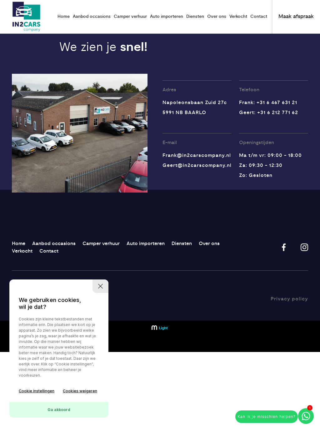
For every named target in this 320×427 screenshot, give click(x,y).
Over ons (216, 16)
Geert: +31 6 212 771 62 (268, 112)
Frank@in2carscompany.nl (196, 155)
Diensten (195, 16)
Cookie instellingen (36, 391)
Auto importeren (166, 16)
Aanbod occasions (92, 16)
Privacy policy (289, 299)
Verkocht (238, 16)
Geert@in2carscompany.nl (197, 165)
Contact (258, 16)
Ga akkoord (59, 409)
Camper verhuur (130, 16)
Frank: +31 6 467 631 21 (268, 102)
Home (64, 16)
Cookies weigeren (80, 391)
